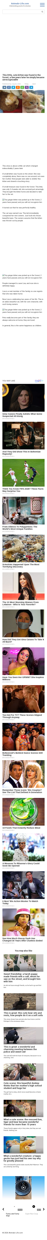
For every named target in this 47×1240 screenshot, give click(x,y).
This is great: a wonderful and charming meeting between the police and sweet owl (20, 1049)
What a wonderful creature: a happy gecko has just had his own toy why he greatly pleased (22, 1158)
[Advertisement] (23, 43)
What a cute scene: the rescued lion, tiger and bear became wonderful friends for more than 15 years (23, 1122)
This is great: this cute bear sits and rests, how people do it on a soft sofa (23, 1014)
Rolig (26, 84)
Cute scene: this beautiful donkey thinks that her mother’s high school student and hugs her (23, 1085)
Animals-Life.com (20, 3)
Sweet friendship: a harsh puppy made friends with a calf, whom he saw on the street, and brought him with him (22, 978)
